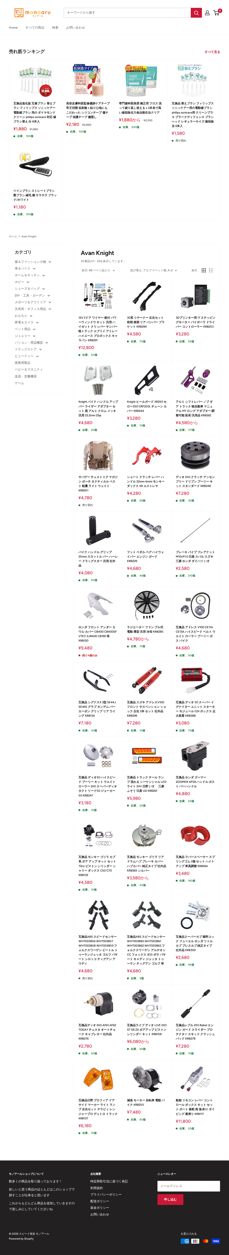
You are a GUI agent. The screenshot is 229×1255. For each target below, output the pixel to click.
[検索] (196, 13)
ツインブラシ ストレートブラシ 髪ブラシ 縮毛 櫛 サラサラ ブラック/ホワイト (35, 195)
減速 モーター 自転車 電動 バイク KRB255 (146, 1102)
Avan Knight (28, 236)
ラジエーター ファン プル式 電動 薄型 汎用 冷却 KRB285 (145, 629)
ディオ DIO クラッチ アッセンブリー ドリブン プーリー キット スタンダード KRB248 (195, 481)
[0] (216, 12)
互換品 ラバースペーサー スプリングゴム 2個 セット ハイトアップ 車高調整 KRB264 (195, 861)
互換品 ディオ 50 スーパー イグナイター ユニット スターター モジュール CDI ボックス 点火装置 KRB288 (195, 709)
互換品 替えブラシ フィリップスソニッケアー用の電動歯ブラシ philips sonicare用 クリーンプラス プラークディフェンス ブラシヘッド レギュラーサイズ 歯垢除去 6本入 (193, 115)
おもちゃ (21, 316)
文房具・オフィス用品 (31, 309)
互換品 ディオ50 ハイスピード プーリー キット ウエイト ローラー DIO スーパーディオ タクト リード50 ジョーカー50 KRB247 (97, 786)
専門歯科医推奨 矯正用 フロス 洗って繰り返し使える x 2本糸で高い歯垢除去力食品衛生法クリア (140, 108)
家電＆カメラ (24, 322)
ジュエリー (23, 336)
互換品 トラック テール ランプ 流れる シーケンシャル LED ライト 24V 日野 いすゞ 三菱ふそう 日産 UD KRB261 (146, 784)
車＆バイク (23, 268)
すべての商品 (34, 27)
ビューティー (24, 356)
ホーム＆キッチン (27, 275)
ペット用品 (23, 329)
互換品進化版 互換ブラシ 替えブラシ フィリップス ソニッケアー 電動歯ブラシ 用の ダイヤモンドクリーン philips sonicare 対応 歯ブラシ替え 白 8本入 (34, 112)
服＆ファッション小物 (31, 262)
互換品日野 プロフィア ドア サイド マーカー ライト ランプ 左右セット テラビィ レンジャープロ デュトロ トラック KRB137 (98, 1109)
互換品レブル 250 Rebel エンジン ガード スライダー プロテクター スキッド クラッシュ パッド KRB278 (195, 1031)
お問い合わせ (75, 27)
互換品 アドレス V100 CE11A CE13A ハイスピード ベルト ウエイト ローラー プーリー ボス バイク (195, 633)
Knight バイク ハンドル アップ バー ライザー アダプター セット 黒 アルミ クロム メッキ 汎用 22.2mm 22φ (98, 408)
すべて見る (213, 52)
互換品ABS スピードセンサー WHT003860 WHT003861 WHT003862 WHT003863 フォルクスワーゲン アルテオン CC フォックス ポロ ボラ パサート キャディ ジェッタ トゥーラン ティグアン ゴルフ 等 (146, 950)
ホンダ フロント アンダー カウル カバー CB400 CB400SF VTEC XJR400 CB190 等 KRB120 (97, 633)
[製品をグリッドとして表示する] (204, 270)
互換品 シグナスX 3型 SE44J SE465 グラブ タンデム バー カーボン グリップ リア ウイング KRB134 (97, 709)
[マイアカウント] (207, 12)
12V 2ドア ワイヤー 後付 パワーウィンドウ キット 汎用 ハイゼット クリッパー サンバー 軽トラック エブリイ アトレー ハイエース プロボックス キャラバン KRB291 (98, 329)
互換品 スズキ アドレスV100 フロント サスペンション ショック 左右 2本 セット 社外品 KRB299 (146, 709)
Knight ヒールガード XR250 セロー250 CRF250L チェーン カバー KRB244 (147, 406)
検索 (55, 27)
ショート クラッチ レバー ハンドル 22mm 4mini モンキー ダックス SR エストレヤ (146, 481)
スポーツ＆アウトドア (31, 302)
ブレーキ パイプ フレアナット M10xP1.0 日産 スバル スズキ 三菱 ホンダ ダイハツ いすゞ (195, 556)
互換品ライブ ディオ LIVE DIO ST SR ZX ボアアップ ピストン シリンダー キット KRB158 (147, 1029)
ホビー (20, 282)
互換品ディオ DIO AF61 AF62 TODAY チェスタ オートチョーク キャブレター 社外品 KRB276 (97, 1031)
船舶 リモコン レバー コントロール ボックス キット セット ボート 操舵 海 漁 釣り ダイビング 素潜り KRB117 (195, 1107)
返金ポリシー (99, 1208)
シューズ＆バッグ (27, 289)
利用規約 (96, 1188)
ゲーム (19, 383)
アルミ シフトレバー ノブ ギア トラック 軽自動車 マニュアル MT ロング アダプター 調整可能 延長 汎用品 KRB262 (195, 408)
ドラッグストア (26, 349)
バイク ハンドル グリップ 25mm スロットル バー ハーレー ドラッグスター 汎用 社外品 (98, 558)
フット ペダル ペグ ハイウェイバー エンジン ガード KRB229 (145, 556)
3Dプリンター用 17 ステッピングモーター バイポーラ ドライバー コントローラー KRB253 (195, 322)
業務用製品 (22, 363)
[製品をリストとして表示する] (211, 270)
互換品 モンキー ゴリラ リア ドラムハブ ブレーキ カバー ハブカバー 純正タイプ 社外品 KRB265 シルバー (146, 863)
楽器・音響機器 (26, 376)
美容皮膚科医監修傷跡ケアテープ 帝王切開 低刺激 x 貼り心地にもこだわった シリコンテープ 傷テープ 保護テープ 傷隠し (88, 110)
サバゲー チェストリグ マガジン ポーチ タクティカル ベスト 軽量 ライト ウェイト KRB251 (98, 483)
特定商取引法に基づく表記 (109, 1181)
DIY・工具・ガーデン (30, 295)
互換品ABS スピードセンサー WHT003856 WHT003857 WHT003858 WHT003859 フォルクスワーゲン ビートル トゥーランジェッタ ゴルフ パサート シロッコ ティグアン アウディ (98, 950)
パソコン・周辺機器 (29, 343)
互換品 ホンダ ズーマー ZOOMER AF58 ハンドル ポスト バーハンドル (195, 782)
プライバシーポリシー (106, 1194)
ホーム (13, 236)
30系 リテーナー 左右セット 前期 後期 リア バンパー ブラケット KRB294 (146, 322)
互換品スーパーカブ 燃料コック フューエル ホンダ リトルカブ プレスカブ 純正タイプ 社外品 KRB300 (195, 943)
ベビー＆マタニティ (29, 369)
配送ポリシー (99, 1201)
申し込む (170, 1199)
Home (13, 27)
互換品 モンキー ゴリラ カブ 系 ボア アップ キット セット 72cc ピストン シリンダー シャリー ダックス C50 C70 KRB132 (97, 866)
